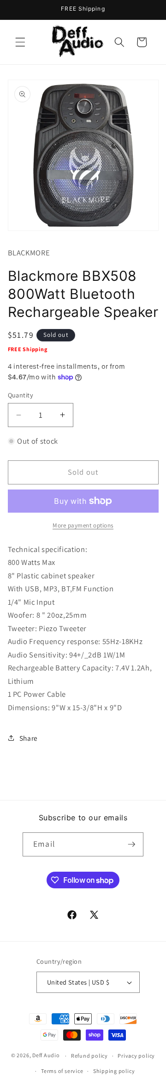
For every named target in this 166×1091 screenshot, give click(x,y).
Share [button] (28, 738)
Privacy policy (136, 1055)
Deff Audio (46, 1055)
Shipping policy (114, 1070)
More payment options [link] (83, 525)
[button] (20, 42)
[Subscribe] (131, 844)
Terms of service (62, 1070)
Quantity (21, 395)
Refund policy (89, 1055)
